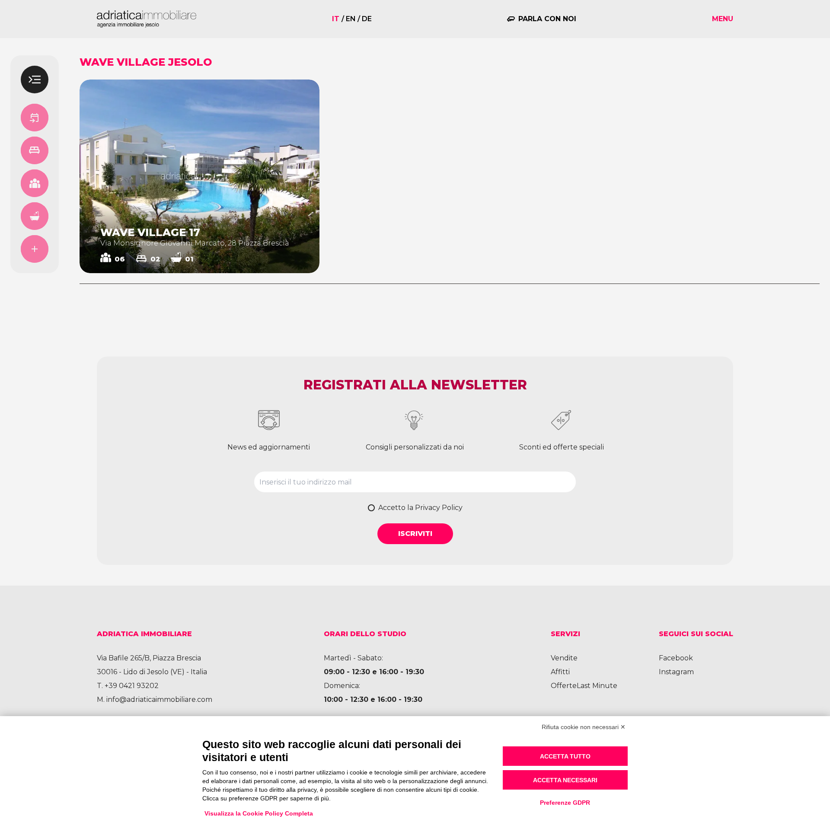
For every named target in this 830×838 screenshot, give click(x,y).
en (351, 19)
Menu (722, 19)
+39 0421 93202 (132, 686)
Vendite (564, 658)
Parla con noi (547, 19)
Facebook (676, 658)
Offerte (564, 686)
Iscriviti (415, 533)
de (367, 19)
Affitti (560, 672)
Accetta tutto (565, 756)
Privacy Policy (439, 507)
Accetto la (420, 507)
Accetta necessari (565, 780)
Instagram (676, 672)
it (335, 19)
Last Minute (597, 686)
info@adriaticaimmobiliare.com (159, 699)
